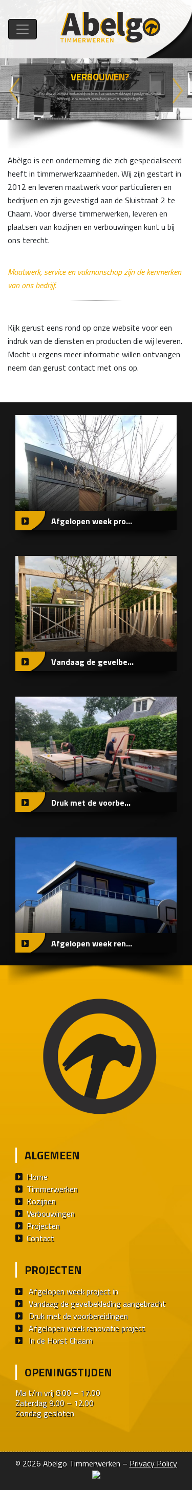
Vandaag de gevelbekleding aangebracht (97, 1304)
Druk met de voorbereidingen (78, 1316)
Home (37, 1177)
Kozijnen (41, 1201)
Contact (40, 1238)
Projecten (43, 1226)
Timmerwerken (52, 1189)
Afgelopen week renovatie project (87, 1328)
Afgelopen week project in (73, 1291)
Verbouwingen (51, 1213)
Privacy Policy (153, 1463)
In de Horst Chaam (61, 1340)
